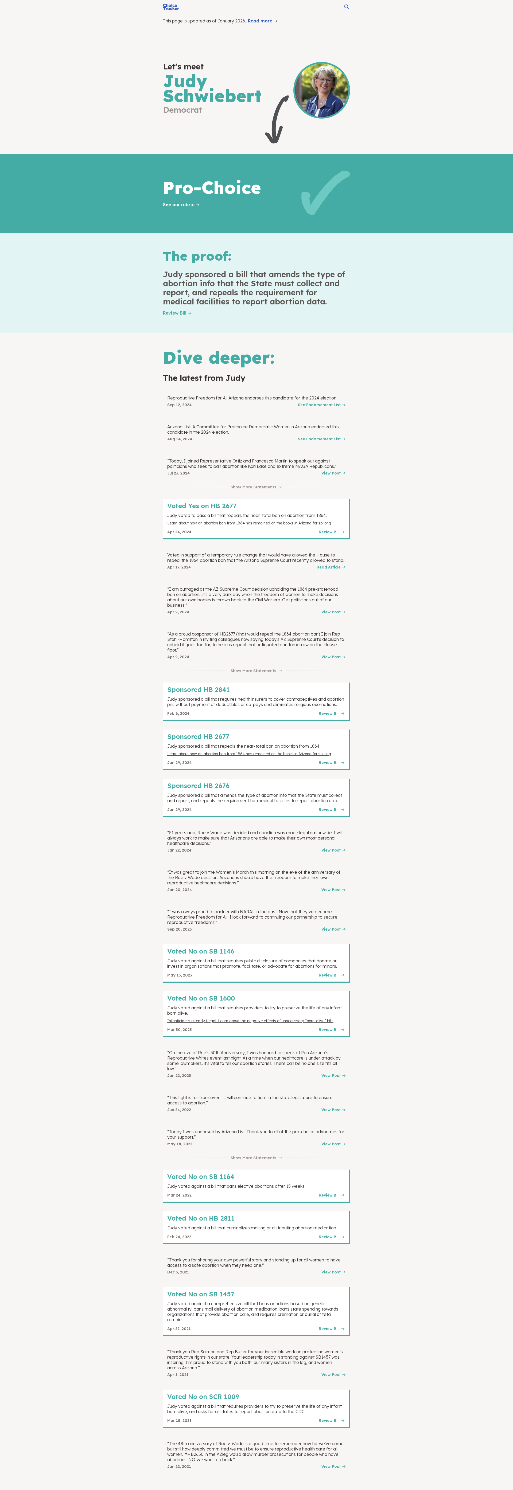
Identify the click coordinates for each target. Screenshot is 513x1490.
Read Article (329, 567)
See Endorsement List (319, 404)
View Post (331, 473)
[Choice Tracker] (171, 7)
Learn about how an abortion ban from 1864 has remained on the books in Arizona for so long (249, 523)
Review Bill (174, 313)
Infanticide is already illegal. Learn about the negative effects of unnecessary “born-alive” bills (250, 1020)
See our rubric (178, 204)
